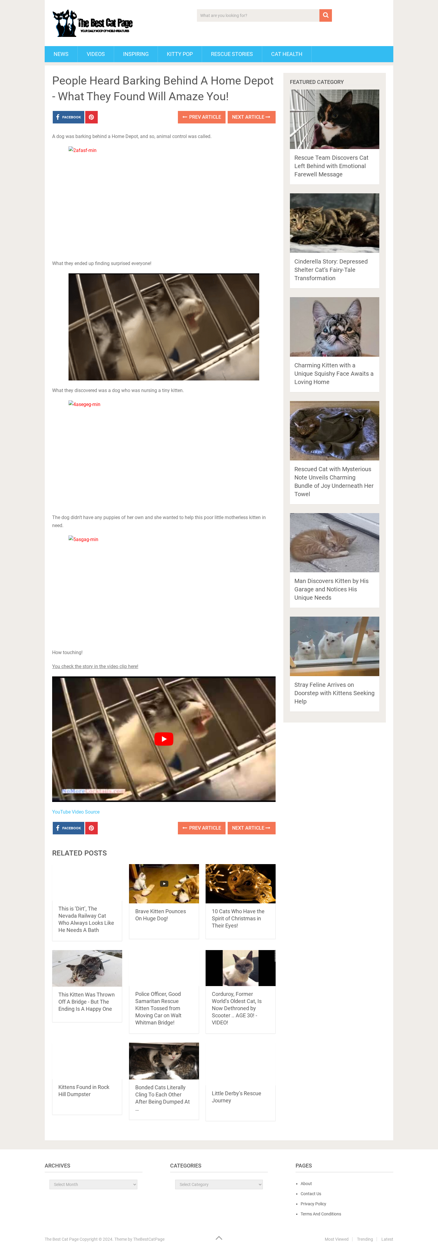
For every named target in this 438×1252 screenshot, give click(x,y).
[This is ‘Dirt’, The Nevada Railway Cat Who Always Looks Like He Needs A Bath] (87, 882)
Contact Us (311, 1193)
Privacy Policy (313, 1203)
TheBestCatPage (148, 1239)
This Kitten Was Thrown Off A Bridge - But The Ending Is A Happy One (86, 1001)
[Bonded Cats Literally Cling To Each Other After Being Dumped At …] (164, 1061)
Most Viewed (337, 1239)
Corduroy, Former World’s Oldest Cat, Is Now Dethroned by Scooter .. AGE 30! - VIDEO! (237, 1008)
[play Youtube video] (164, 739)
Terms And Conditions (321, 1214)
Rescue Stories (232, 54)
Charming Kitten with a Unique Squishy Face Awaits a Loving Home (334, 374)
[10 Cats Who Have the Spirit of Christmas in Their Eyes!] (241, 883)
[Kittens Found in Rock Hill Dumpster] (87, 1061)
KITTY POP (180, 54)
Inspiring (136, 54)
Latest (387, 1239)
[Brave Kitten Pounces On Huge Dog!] (164, 883)
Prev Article (204, 117)
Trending (365, 1239)
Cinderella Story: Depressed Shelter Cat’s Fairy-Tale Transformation (331, 270)
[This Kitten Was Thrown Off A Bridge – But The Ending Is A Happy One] (87, 968)
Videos (96, 54)
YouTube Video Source (76, 812)
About (306, 1183)
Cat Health (286, 54)
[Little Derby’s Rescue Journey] (241, 1064)
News (61, 54)
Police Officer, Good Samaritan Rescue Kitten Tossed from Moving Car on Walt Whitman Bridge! (158, 1008)
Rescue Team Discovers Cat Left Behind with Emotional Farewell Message (331, 166)
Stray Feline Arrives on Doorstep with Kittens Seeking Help (334, 693)
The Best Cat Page (62, 1239)
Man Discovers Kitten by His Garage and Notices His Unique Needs (331, 589)
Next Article (248, 117)
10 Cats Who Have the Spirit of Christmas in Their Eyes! (238, 918)
